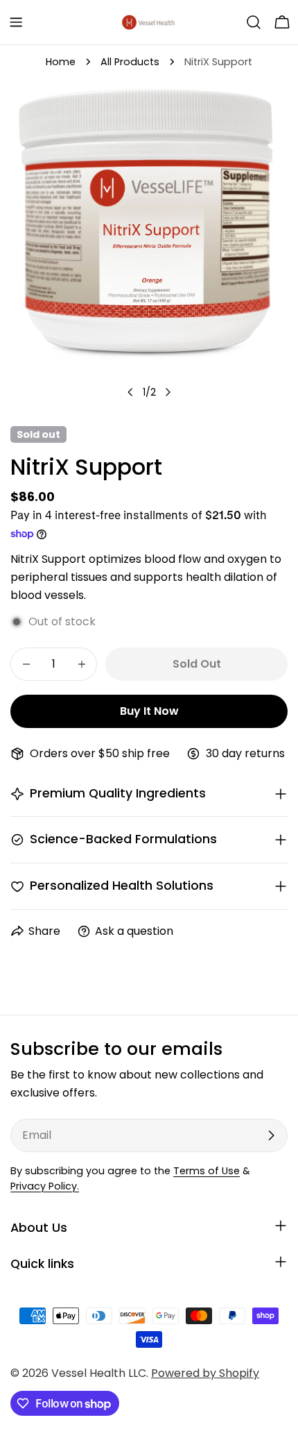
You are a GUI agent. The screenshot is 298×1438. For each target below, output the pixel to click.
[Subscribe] (271, 1135)
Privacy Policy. (44, 1186)
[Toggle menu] (16, 22)
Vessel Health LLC (98, 1373)
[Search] (254, 22)
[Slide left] (130, 392)
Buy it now (149, 711)
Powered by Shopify (205, 1373)
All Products (129, 62)
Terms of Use (206, 1171)
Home (61, 62)
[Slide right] (168, 392)
